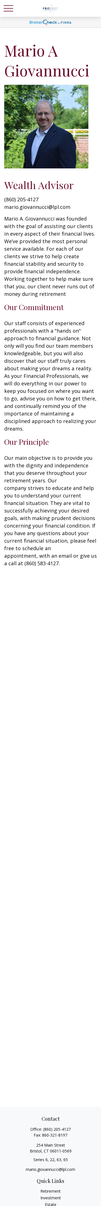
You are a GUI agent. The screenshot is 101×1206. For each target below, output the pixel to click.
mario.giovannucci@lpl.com (37, 207)
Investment (50, 1197)
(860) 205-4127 (57, 1129)
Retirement (50, 1191)
